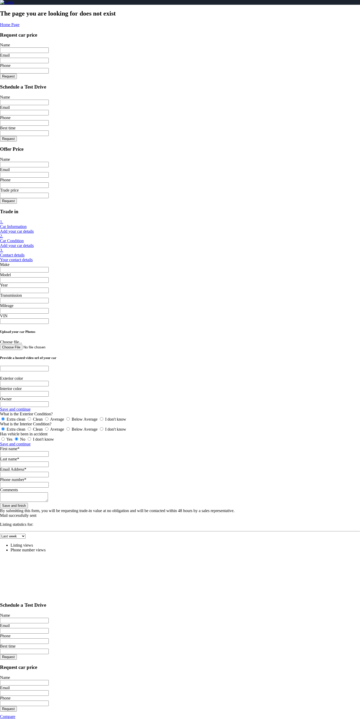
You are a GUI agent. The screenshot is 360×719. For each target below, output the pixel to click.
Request (8, 76)
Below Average (85, 419)
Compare (7, 716)
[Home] (6, 2)
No (22, 439)
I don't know (115, 419)
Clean (38, 419)
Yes (9, 439)
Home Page (10, 24)
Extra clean (16, 419)
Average (57, 419)
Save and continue (15, 409)
